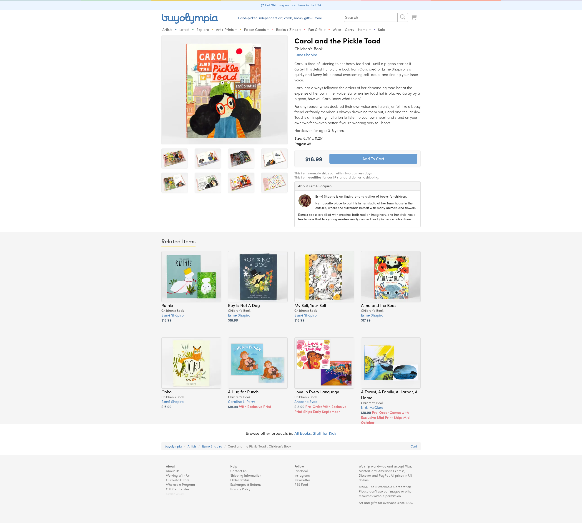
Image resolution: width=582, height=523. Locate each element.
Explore (202, 29)
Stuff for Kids (324, 433)
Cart (414, 446)
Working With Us (178, 475)
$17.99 (366, 320)
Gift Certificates (177, 489)
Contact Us (238, 470)
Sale (381, 29)
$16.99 (166, 406)
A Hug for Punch (243, 392)
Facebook (301, 470)
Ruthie (167, 305)
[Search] (402, 17)
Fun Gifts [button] (315, 29)
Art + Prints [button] (225, 29)
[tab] (357, 186)
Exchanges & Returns (245, 484)
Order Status (239, 480)
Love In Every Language (316, 392)
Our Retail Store (177, 480)
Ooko (166, 392)
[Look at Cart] (414, 18)
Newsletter (302, 480)
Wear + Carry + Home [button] (351, 29)
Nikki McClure (372, 407)
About (170, 466)
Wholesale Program (180, 484)
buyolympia (173, 446)
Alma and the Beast (379, 305)
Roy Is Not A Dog (244, 305)
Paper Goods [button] (255, 29)
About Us (172, 470)
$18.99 (166, 320)
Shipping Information (245, 475)
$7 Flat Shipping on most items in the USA (291, 5)
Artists (167, 29)
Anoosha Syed (305, 401)
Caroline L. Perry (241, 401)
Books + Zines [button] (287, 29)
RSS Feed (301, 484)
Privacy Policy (240, 489)
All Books (302, 433)
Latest (184, 29)
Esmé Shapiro (305, 54)
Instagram (302, 475)
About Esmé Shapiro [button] (314, 186)
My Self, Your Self (310, 305)
